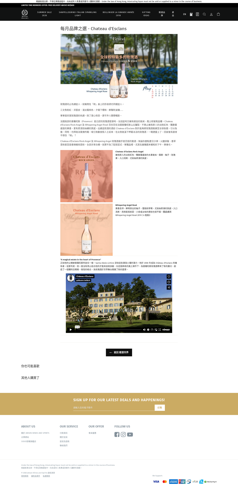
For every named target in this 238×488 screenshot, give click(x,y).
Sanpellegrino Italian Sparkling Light (78, 14)
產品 (173, 14)
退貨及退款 (64, 441)
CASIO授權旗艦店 (28, 441)
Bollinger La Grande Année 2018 (118, 14)
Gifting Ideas (146, 14)
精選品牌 (162, 14)
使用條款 (24, 476)
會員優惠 (92, 433)
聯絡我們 (63, 445)
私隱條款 (46, 476)
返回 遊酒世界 (121, 352)
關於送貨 (63, 437)
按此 (165, 212)
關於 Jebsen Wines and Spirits (35, 433)
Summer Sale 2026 (44, 14)
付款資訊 (63, 433)
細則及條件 (35, 476)
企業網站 (25, 437)
